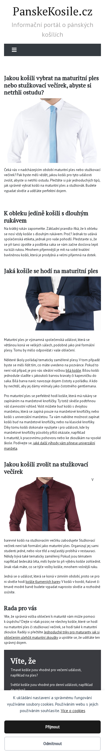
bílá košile (73, 370)
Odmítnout (52, 743)
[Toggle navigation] (14, 50)
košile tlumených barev (43, 581)
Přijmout (53, 726)
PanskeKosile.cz (53, 11)
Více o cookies (73, 710)
